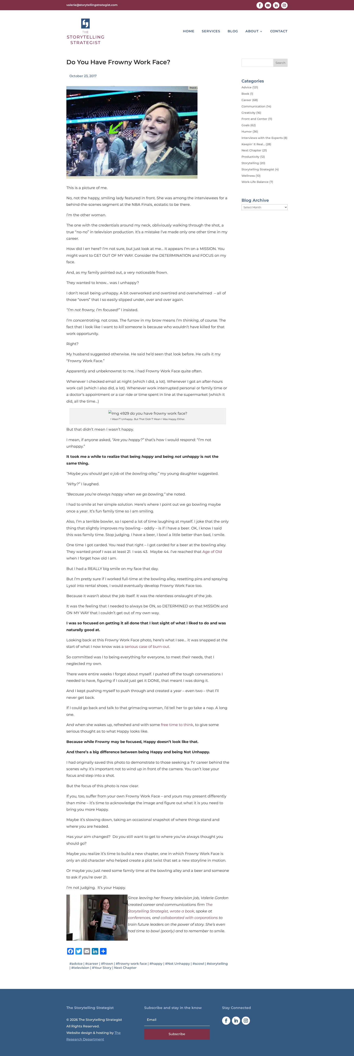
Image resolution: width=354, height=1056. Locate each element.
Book (245, 94)
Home (188, 31)
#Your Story (101, 968)
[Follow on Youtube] (268, 5)
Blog (233, 31)
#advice (76, 964)
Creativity (248, 113)
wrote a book (182, 911)
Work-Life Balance (255, 182)
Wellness (248, 176)
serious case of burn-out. (147, 646)
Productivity (250, 157)
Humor (247, 131)
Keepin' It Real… (253, 144)
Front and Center (254, 119)
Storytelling (250, 163)
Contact (279, 31)
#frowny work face (131, 964)
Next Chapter (125, 968)
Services (211, 31)
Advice (247, 87)
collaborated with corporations (189, 917)
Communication (254, 106)
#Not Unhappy (177, 964)
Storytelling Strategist (258, 169)
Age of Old (212, 551)
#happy (156, 964)
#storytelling (217, 964)
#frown (107, 964)
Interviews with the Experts (262, 138)
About (252, 31)
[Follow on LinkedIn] (276, 5)
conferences (139, 917)
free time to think (177, 725)
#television (80, 968)
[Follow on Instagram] (284, 5)
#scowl (198, 964)
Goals (246, 125)
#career (91, 964)
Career (246, 100)
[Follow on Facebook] (259, 5)
